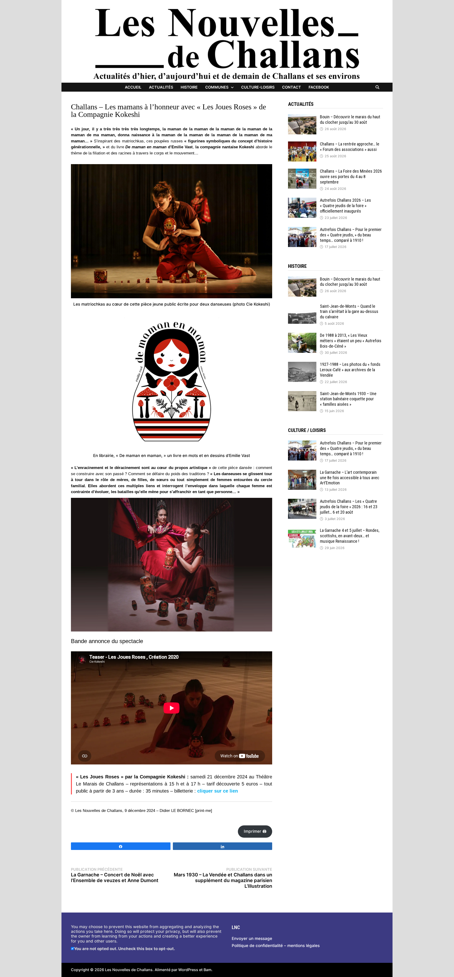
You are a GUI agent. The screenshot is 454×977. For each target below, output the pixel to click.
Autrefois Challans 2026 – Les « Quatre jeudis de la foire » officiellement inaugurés (345, 205)
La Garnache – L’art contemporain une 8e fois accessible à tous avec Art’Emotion (349, 478)
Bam (207, 969)
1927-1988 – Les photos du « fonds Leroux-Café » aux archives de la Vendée (350, 370)
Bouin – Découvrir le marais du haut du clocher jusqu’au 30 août (350, 119)
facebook (319, 87)
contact (291, 87)
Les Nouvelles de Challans (129, 969)
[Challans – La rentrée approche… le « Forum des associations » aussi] (302, 143)
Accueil (133, 87)
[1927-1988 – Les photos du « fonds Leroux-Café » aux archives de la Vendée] (302, 364)
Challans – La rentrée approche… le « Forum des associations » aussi (349, 146)
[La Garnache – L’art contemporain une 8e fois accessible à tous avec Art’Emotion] (302, 472)
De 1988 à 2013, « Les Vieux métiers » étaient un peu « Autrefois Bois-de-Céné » (350, 341)
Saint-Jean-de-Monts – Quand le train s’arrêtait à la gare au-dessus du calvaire (349, 312)
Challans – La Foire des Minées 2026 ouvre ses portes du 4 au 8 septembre (351, 176)
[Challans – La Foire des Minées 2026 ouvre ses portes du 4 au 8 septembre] (302, 171)
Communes (216, 87)
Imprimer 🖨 (255, 831)
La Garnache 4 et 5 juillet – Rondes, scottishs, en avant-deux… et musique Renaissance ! (349, 536)
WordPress (188, 969)
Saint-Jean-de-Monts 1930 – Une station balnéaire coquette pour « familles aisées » (348, 399)
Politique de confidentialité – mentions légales (276, 945)
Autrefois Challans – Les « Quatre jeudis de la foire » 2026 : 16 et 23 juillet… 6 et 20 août (348, 507)
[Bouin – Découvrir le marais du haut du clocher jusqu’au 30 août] (302, 116)
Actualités (161, 87)
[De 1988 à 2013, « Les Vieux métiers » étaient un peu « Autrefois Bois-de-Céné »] (302, 335)
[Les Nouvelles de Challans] (227, 44)
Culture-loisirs (258, 87)
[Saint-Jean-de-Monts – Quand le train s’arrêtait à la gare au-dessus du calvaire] (302, 306)
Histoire (189, 87)
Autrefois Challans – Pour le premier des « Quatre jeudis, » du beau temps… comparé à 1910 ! (351, 235)
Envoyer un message (252, 938)
